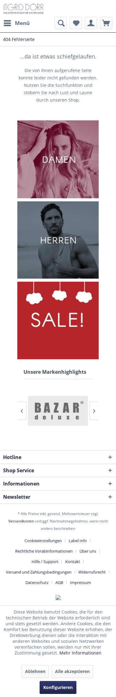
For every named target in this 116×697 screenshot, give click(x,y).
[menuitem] (16, 23)
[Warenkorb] (106, 23)
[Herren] (58, 240)
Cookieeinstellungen (43, 540)
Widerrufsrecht (92, 572)
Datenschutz (37, 582)
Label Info (78, 540)
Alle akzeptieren (72, 671)
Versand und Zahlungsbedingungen (38, 572)
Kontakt (72, 561)
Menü (22, 22)
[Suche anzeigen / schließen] (60, 23)
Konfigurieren (58, 687)
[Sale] (58, 320)
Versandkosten (21, 521)
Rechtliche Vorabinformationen (44, 551)
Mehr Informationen (80, 653)
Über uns (87, 551)
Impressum (80, 582)
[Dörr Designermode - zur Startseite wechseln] (23, 8)
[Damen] (58, 159)
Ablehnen (35, 671)
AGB (59, 582)
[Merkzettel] (76, 23)
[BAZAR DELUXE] (58, 410)
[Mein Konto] (91, 23)
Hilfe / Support (45, 561)
